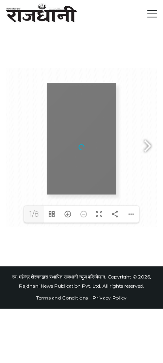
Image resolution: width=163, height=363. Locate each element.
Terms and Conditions (62, 298)
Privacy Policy (110, 298)
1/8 (34, 214)
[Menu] (152, 14)
